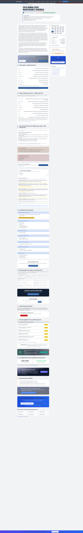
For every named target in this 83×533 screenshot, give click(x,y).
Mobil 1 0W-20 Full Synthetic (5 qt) (23, 182)
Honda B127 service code (22, 275)
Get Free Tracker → (55, 531)
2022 (63, 31)
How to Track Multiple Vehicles (55, 70)
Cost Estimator (38, 1)
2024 (55, 33)
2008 (52, 28)
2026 (60, 33)
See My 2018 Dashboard (58, 62)
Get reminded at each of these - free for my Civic (33, 205)
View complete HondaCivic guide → (22, 416)
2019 (55, 31)
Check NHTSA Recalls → (58, 53)
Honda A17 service (46, 275)
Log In (60, 1)
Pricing (43, 1)
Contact (54, 1)
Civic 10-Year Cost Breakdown (55, 69)
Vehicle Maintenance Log (55, 73)
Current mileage (20, 173)
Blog (51, 1)
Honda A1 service (34, 275)
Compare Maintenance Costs (40, 403)
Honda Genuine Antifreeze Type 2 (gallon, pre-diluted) (25, 187)
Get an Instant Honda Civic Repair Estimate (28, 392)
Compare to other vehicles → (34, 365)
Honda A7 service (40, 275)
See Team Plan (43, 371)
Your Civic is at (21, 59)
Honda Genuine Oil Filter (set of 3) (43, 182)
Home (23, 4)
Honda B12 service (28, 275)
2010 (58, 28)
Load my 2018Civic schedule (32, 294)
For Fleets (47, 1)
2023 (52, 33)
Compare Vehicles (31, 1)
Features (26, 1)
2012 (63, 28)
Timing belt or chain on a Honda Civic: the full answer (24, 121)
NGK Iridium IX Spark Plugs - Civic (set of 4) (24, 191)
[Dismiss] (59, 531)
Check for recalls (24, 315)
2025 (58, 33)
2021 (60, 31)
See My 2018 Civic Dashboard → (27, 403)
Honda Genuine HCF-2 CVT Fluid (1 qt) (33, 182)
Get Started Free (65, 1)
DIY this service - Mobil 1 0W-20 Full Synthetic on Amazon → (26, 217)
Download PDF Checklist (33, 265)
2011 (60, 28)
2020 (57, 31)
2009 (55, 28)
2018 (52, 31)
